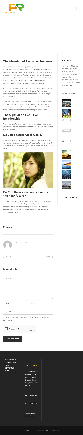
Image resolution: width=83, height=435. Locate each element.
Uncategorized (22, 43)
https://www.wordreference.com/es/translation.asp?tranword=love (27, 69)
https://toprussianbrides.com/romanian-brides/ (31, 80)
